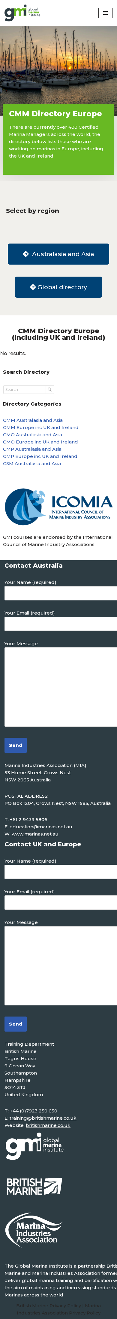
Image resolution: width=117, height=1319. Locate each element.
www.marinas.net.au (35, 834)
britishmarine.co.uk (48, 1125)
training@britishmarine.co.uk (43, 1118)
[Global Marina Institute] (22, 13)
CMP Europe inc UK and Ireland (40, 456)
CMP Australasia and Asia (32, 449)
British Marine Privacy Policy (49, 1305)
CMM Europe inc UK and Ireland (41, 427)
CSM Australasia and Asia (32, 463)
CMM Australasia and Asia (33, 420)
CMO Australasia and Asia (32, 434)
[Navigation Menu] (105, 13)
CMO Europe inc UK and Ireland (40, 442)
